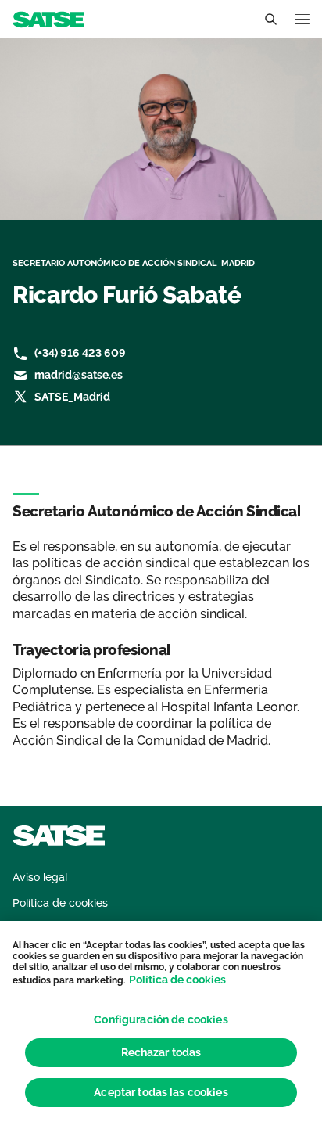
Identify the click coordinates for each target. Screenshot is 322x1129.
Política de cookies (177, 979)
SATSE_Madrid (72, 396)
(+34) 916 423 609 (80, 353)
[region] (161, 1025)
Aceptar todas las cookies (161, 1092)
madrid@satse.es (78, 375)
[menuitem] (40, 877)
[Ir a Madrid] (48, 18)
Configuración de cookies (160, 1019)
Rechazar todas (161, 1052)
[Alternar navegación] (302, 19)
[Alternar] (270, 19)
